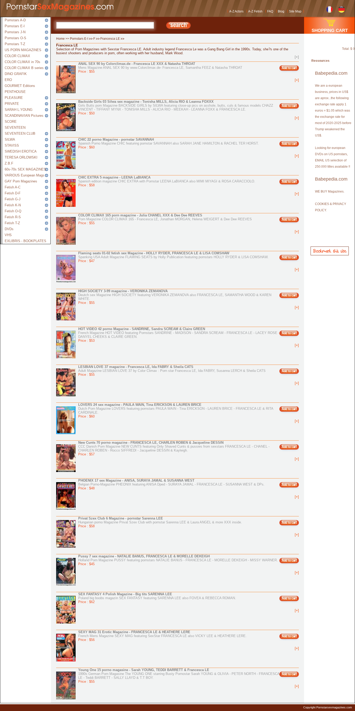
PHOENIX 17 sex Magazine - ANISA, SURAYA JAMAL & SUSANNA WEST (136, 480)
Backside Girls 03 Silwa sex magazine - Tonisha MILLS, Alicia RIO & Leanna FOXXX (146, 102)
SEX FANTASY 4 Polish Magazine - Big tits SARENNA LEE (125, 594)
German (341, 9)
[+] (297, 57)
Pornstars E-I (15, 26)
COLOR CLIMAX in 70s (22, 62)
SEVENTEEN (15, 127)
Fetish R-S (13, 217)
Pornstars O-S (15, 38)
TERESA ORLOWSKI (21, 157)
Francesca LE (110, 38)
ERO (8, 80)
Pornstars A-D (15, 20)
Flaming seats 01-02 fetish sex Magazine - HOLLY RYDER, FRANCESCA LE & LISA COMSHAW (153, 253)
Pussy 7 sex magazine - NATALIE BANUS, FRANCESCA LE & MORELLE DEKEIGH (144, 556)
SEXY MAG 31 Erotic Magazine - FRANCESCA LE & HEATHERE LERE (134, 632)
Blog (281, 11)
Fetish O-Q (13, 211)
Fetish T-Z (12, 223)
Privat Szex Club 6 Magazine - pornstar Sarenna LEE (120, 518)
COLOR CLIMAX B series (24, 68)
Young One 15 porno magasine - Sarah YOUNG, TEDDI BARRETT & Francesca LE (143, 670)
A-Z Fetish (255, 11)
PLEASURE (14, 98)
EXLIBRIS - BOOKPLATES (25, 241)
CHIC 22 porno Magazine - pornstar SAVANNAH (116, 139)
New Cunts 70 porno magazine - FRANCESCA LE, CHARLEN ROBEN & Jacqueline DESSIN (150, 443)
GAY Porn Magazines (21, 181)
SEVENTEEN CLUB (20, 133)
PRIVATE (12, 104)
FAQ (270, 11)
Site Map (295, 11)
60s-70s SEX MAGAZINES (25, 169)
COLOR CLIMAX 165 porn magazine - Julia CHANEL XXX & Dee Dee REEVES (140, 215)
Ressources (320, 61)
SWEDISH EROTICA (21, 151)
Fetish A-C (13, 187)
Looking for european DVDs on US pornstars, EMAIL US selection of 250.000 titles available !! (332, 157)
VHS (8, 235)
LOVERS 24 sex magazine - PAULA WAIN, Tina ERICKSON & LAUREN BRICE (139, 405)
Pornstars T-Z (15, 44)
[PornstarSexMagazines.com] (61, 8)
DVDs (9, 229)
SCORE (11, 122)
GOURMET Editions (20, 86)
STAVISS (12, 145)
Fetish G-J (13, 199)
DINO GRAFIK (16, 74)
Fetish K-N (13, 205)
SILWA (10, 139)
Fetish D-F (13, 193)
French (329, 9)
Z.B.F (9, 163)
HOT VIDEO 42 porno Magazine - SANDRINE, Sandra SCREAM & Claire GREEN (141, 329)
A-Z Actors (236, 11)
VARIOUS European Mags (24, 175)
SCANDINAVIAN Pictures (24, 116)
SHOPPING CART (330, 30)
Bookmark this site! (330, 251)
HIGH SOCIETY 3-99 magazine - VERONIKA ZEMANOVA (123, 291)
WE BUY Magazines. (329, 191)
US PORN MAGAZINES (23, 50)
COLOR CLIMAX (17, 56)
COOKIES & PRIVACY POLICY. (330, 207)
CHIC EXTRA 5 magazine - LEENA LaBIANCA (114, 177)
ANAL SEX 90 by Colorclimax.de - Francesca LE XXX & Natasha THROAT (136, 64)
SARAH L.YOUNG (18, 110)
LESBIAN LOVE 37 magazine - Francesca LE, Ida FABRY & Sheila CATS (135, 367)
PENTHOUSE (15, 92)
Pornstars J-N (15, 32)
